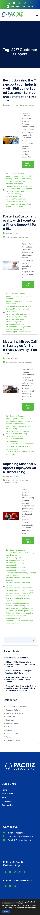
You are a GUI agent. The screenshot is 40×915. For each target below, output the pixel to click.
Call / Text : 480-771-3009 (20, 836)
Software (9, 730)
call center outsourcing (15, 324)
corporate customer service (17, 446)
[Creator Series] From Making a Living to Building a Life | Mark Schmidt (18, 679)
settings (32, 908)
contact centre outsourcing (17, 570)
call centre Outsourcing (15, 562)
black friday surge (13, 555)
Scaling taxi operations (15, 206)
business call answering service (18, 306)
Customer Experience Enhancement (20, 451)
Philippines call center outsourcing (19, 613)
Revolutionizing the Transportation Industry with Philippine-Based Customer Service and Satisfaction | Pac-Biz (19, 90)
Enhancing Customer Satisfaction (19, 189)
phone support (12, 331)
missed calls (10, 454)
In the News (7, 801)
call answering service (14, 321)
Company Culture (12, 710)
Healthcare (9, 720)
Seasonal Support (13, 621)
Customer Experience (13, 362)
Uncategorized (11, 737)
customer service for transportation (20, 186)
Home (4, 790)
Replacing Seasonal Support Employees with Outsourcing (19, 468)
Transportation (28, 105)
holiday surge (23, 595)
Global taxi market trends (15, 191)
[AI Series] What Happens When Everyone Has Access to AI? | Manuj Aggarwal (20, 664)
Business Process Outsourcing (17, 237)
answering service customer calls (19, 176)
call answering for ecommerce (17, 314)
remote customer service (16, 615)
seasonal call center (13, 618)
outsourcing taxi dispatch (16, 201)
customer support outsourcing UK (19, 588)
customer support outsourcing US (19, 590)
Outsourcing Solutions (14, 610)
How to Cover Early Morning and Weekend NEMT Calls (18, 672)
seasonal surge (27, 621)
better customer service (15, 423)
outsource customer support (17, 605)
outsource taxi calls (13, 196)
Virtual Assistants (12, 740)
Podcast (8, 727)
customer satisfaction (14, 184)
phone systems (25, 331)
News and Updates (12, 723)
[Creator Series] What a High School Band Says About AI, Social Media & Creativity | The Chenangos (20, 688)
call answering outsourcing (16, 316)
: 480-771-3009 (26, 6)
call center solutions (14, 444)
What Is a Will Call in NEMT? (16, 658)
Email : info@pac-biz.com (19, 840)
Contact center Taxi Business (17, 181)
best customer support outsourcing (20, 421)
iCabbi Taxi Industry (13, 194)
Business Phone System (15, 309)
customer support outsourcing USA (20, 593)
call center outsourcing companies (19, 326)
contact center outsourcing (17, 567)
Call (27, 309)
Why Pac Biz (7, 793)
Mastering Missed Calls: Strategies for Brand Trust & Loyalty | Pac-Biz (20, 347)
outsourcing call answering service (19, 608)
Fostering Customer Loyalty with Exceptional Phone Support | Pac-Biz (19, 222)
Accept (6, 911)
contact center (28, 444)
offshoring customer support (17, 603)
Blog (4, 797)
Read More (27, 164)
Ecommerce (10, 717)
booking (9, 178)
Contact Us (7, 805)
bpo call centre (11, 304)
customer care (11, 449)
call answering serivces (15, 319)
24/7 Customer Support (15, 173)
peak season (29, 610)
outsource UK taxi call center (17, 199)
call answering (11, 311)
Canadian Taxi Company (22, 178)
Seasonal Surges (12, 623)
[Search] (33, 640)
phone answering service (16, 329)
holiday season (11, 595)
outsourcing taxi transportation (18, 204)
